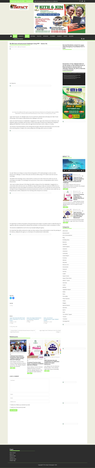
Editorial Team (13, 459)
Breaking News (66, 239)
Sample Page (13, 460)
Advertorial (65, 230)
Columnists (65, 251)
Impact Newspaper (22, 46)
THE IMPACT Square (67, 314)
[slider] (73, 170)
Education (65, 262)
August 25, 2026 (14, 352)
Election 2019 (66, 264)
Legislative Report (18, 39)
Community (21, 36)
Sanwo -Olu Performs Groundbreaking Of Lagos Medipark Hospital (51, 319)
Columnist (52, 36)
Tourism (64, 316)
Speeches (65, 307)
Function (64, 271)
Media (64, 291)
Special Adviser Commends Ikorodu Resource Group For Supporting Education (22, 331)
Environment (65, 267)
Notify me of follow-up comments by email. (20, 404)
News (15, 36)
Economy (65, 258)
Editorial (33, 36)
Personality (65, 296)
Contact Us (12, 457)
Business (59, 36)
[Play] (64, 170)
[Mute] (81, 170)
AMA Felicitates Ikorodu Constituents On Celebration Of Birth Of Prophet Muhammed (53, 1)
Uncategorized (66, 321)
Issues (64, 285)
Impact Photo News (67, 278)
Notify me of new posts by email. (18, 407)
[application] (74, 79)
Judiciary (64, 287)
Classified (65, 244)
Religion (71, 36)
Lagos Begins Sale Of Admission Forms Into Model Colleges (50, 331)
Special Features (66, 305)
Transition (65, 319)
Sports (65, 36)
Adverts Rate (13, 455)
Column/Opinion (66, 246)
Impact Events (66, 276)
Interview (45, 36)
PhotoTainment (66, 298)
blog (11, 326)
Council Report (66, 255)
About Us (12, 454)
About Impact (13, 452)
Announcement (66, 233)
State (27, 36)
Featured (65, 269)
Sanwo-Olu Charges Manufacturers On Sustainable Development (34, 318)
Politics (39, 36)
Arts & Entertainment (67, 235)
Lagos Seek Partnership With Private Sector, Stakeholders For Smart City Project (17, 319)
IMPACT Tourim (66, 280)
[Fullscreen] (83, 170)
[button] (19, 7)
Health (64, 273)
